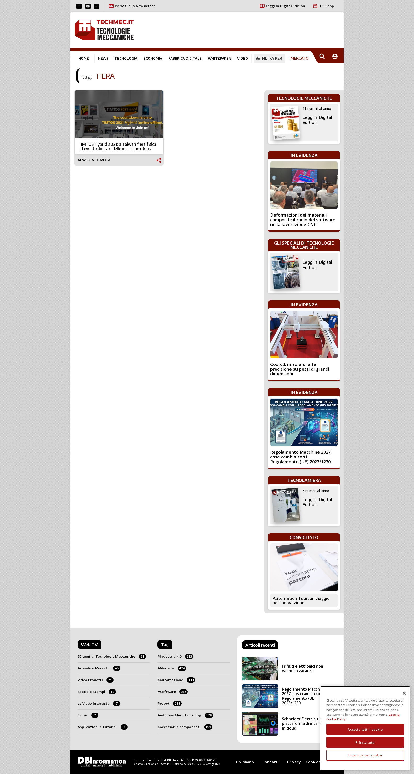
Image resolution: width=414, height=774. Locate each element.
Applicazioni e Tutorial (101, 727)
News (103, 58)
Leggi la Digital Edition (285, 6)
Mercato (172, 668)
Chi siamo (245, 762)
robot (170, 703)
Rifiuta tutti (365, 742)
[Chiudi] (404, 693)
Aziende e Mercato (98, 668)
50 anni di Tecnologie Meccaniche (111, 656)
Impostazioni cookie (365, 755)
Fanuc (87, 715)
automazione (177, 680)
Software (173, 691)
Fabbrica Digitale (185, 58)
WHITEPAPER (219, 58)
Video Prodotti (95, 680)
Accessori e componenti (185, 727)
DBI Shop (326, 6)
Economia (153, 58)
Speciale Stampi (96, 691)
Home (83, 58)
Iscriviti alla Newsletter (135, 6)
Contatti (270, 762)
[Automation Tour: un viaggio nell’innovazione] (304, 567)
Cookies (313, 762)
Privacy (294, 762)
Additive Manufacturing (186, 715)
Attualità (101, 160)
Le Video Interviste (98, 703)
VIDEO (242, 58)
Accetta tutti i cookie (365, 729)
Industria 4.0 (176, 656)
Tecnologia (126, 58)
